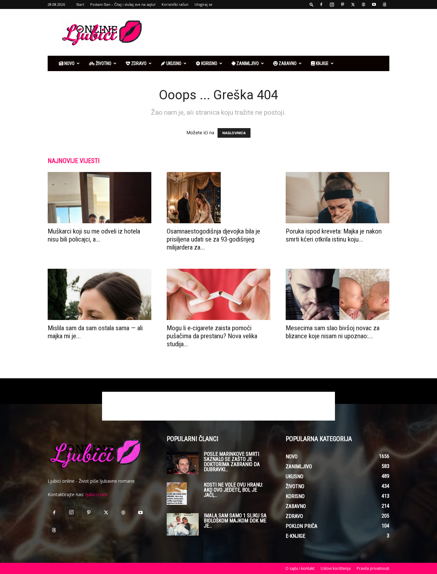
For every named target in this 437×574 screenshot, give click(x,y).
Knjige (322, 63)
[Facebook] (321, 4)
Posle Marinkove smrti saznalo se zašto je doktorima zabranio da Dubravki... (232, 461)
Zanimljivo (247, 63)
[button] (311, 4)
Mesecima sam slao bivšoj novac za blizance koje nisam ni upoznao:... (332, 332)
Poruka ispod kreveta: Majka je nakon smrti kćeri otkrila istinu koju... (334, 235)
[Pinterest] (342, 4)
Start (80, 4)
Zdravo (138, 63)
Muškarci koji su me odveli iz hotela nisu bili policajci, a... (94, 235)
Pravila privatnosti (373, 568)
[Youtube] (374, 4)
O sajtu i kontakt (299, 568)
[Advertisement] (272, 32)
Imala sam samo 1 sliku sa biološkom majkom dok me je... (235, 520)
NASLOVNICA (234, 133)
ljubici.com (96, 494)
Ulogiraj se (203, 4)
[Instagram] (332, 4)
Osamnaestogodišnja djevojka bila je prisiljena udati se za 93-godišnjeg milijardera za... (213, 239)
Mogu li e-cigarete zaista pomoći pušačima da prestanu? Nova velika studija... (212, 336)
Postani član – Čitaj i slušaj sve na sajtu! (122, 4)
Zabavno (287, 63)
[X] (353, 4)
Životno (103, 63)
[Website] (363, 4)
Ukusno (173, 63)
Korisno (208, 63)
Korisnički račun (175, 4)
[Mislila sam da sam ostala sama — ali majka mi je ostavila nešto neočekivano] (99, 294)
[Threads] (384, 4)
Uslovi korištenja (336, 568)
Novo (69, 63)
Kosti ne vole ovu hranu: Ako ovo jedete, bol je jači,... (233, 490)
